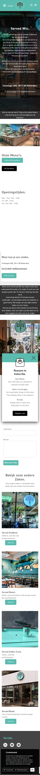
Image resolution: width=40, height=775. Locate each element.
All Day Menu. (9, 168)
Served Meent (31, 71)
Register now (20, 413)
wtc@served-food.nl (19, 268)
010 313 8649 (12, 91)
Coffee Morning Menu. (12, 160)
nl (12, 6)
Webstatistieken (22, 770)
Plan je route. (9, 275)
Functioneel (9, 770)
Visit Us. (11, 543)
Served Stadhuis (18, 71)
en (9, 6)
